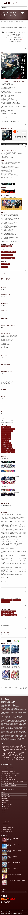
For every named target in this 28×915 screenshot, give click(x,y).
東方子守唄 (13, 757)
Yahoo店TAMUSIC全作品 (15, 169)
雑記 (16, 759)
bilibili (3, 792)
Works (12, 910)
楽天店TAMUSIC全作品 (14, 167)
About (2, 911)
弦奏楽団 (16, 754)
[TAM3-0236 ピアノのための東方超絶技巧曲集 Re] (4, 882)
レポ (10, 752)
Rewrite (11, 749)
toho (25, 749)
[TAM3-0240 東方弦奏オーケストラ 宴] (4, 852)
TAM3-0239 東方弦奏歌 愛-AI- (7, 777)
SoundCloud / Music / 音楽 (7, 808)
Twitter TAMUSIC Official (6, 819)
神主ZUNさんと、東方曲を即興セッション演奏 (11, 773)
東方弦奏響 (19, 757)
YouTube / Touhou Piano (6, 829)
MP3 (18, 747)
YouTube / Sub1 (5, 823)
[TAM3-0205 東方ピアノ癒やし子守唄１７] (4, 876)
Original (21, 747)
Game (9, 747)
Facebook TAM (5, 798)
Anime (9, 746)
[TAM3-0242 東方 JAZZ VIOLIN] (4, 840)
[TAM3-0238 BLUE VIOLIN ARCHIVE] (4, 864)
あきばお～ (3, 171)
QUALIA (7, 749)
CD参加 (17, 746)
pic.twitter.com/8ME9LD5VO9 (17, 37)
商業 (13, 754)
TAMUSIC (9, 3)
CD (11, 17)
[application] (14, 144)
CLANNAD (3, 747)
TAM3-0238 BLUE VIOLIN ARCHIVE (9, 779)
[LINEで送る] (18, 640)
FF (6, 747)
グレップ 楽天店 (4, 174)
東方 (21, 754)
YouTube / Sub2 (5, 825)
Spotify (3, 810)
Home (2, 910)
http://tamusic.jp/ (12, 189)
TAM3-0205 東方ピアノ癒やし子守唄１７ (9, 785)
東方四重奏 (6, 757)
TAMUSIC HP (4, 812)
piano (4, 749)
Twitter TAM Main (5, 814)
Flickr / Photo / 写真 (5, 800)
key (15, 747)
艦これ (5, 759)
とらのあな (3, 165)
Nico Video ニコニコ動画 (7, 804)
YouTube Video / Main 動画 (7, 831)
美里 (2, 759)
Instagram (4, 802)
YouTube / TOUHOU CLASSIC (8, 827)
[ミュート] (21, 144)
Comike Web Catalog (6, 794)
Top (26, 48)
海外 (23, 757)
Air (2, 746)
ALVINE (5, 746)
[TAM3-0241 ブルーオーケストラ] (4, 846)
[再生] (2, 144)
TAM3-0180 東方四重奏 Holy (7, 687)
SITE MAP (7, 911)
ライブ (5, 752)
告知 (9, 754)
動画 (22, 752)
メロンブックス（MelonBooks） (7, 162)
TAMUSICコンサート (18, 749)
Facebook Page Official (6, 796)
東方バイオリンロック (14, 756)
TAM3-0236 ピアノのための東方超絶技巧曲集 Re (16, 880)
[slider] (25, 144)
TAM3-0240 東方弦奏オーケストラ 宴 (9, 775)
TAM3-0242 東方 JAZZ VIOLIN (7, 767)
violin (4, 751)
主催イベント (16, 752)
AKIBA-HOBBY (4, 166)
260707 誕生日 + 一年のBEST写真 (8, 771)
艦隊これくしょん (11, 759)
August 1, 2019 (18, 41)
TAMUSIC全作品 (17, 162)
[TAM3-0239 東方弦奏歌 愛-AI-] (4, 858)
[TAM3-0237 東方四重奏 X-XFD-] (4, 870)
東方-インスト (15, 17)
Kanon (12, 747)
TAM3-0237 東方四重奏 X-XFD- (8, 783)
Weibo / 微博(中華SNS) (6, 821)
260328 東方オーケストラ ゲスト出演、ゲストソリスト (12, 781)
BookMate (3, 177)
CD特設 (23, 746)
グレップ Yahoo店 (4, 175)
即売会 (4, 754)
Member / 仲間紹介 (19, 910)
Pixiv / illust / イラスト (6, 806)
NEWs (6, 910)
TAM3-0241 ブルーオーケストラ (8, 769)
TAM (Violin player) (9, 902)
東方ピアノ (22, 17)
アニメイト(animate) (5, 163)
